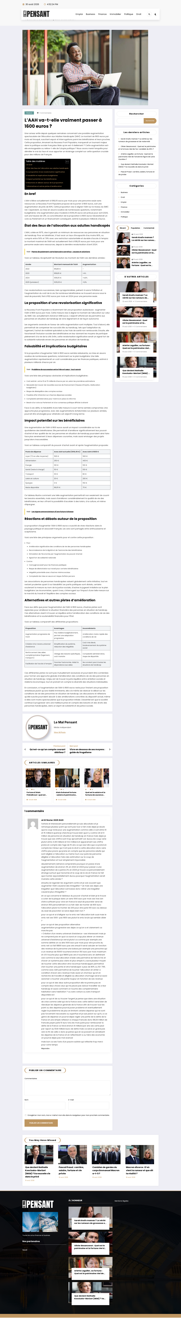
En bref (29, 165)
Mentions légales (121, 1201)
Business (90, 14)
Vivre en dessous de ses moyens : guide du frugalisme (87, 751)
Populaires (135, 228)
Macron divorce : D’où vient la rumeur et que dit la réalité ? (139, 1170)
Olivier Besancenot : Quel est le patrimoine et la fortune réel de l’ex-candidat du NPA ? (144, 251)
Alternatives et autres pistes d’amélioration (44, 186)
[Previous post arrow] (25, 749)
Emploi (79, 14)
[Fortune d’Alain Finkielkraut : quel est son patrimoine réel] (38, 778)
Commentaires (31, 1078)
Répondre (45, 1048)
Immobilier (115, 14)
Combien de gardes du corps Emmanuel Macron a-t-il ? (105, 1170)
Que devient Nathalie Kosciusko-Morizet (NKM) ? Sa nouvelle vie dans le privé (136, 372)
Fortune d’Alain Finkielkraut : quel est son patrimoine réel (36, 793)
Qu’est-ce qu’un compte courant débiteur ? (47, 751)
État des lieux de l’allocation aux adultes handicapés (48, 168)
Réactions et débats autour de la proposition (45, 183)
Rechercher (136, 113)
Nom (26, 1100)
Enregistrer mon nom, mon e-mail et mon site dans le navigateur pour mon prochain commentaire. (68, 1115)
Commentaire (149, 228)
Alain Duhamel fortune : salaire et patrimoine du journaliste (66, 793)
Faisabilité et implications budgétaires (42, 175)
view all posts (60, 732)
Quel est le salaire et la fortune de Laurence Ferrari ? (95, 793)
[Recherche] (149, 14)
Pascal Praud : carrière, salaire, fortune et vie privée (71, 1170)
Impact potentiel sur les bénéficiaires (42, 179)
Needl (24, 1250)
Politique (128, 14)
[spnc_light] (155, 14)
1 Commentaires (45, 113)
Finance (102, 14)
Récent (123, 228)
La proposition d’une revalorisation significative (46, 172)
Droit (138, 14)
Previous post (59, 746)
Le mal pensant (65, 722)
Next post (74, 746)
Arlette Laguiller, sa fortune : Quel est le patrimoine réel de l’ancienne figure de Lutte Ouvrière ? (136, 157)
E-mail (71, 1100)
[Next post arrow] (109, 749)
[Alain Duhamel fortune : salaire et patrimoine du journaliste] (67, 778)
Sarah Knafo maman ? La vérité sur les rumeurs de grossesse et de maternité (144, 239)
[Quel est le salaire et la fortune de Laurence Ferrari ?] (96, 778)
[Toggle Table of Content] (66, 161)
